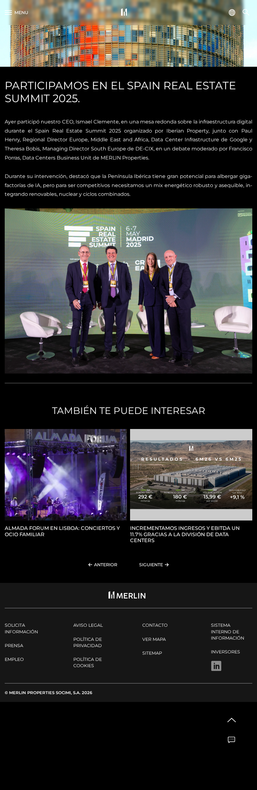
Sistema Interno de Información (227, 631)
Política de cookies (87, 662)
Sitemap (152, 653)
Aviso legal (88, 625)
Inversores (225, 652)
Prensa (14, 645)
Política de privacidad (87, 642)
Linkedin (216, 666)
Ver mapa (154, 639)
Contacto (155, 625)
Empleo (14, 659)
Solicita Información (21, 628)
